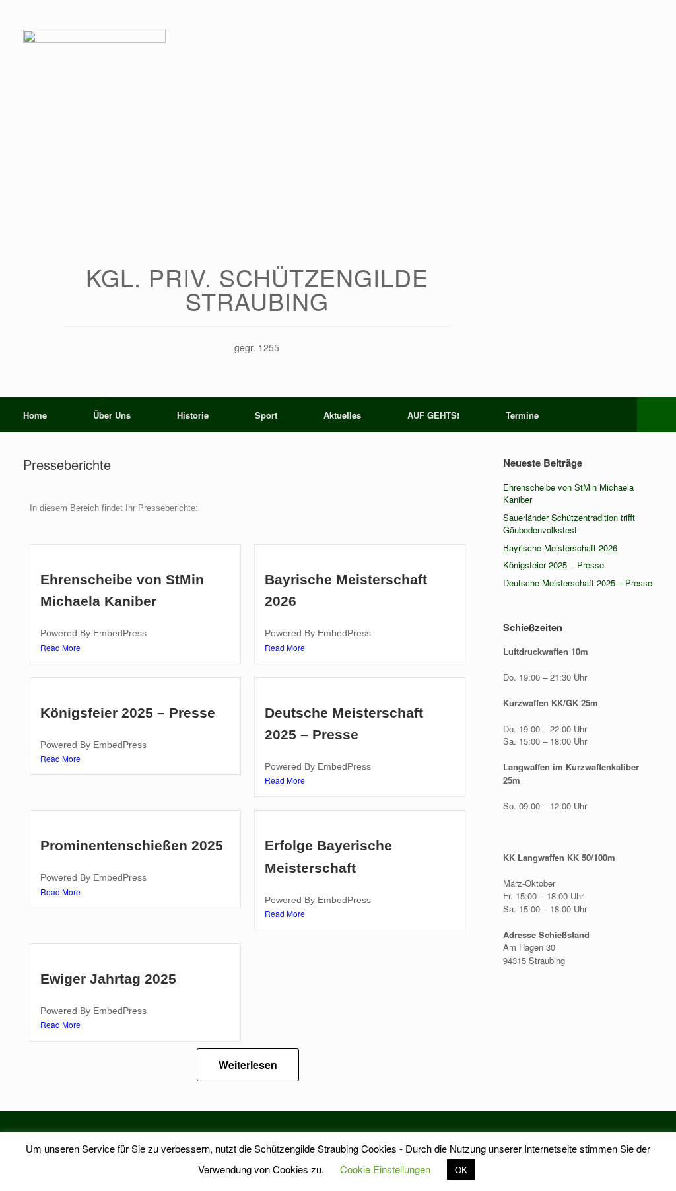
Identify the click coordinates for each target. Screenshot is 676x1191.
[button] (656, 414)
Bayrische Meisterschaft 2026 (560, 547)
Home (35, 415)
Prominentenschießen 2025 (131, 845)
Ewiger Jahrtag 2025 (108, 978)
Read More (60, 647)
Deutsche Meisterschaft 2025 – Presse (577, 582)
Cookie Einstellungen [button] (385, 1169)
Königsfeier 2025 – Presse (127, 712)
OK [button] (461, 1169)
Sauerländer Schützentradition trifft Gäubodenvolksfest (569, 524)
